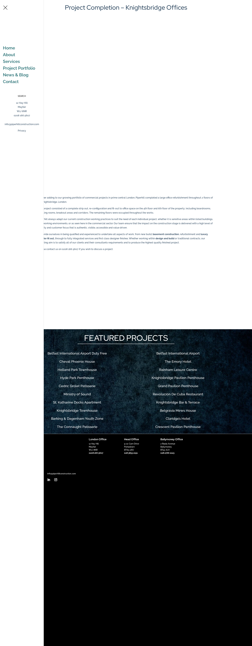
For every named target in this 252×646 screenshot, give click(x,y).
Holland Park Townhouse (77, 370)
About (9, 55)
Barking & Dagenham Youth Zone (77, 418)
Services (11, 61)
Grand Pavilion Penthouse (178, 386)
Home (9, 48)
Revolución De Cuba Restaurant (178, 394)
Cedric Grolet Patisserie (77, 386)
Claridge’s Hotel (178, 418)
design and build (165, 238)
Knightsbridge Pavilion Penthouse (178, 378)
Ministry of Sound (77, 394)
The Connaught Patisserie (77, 427)
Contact (11, 82)
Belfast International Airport (178, 353)
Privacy (22, 130)
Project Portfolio (19, 68)
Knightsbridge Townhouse (77, 410)
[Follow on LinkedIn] (49, 480)
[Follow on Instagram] (56, 480)
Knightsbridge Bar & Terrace (178, 402)
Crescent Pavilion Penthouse (178, 427)
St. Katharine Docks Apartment (77, 402)
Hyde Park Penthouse (77, 378)
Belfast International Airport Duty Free (77, 353)
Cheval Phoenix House (77, 361)
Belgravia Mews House (178, 410)
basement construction (166, 234)
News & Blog (15, 75)
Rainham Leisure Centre (178, 370)
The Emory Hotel (178, 361)
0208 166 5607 (242, 3)
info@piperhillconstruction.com (22, 124)
